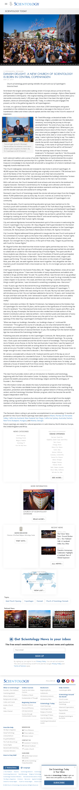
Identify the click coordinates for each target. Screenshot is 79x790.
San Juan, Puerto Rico (57, 437)
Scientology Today (47, 703)
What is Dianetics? (9, 696)
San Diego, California (44, 418)
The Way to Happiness (9, 779)
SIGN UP (39, 656)
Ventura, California (57, 452)
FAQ (4, 708)
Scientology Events (21, 438)
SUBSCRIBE (59, 782)
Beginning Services (29, 702)
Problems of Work (27, 695)
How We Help (8, 727)
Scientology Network (27, 771)
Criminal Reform (8, 736)
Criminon (20, 779)
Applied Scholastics (37, 779)
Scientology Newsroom (10, 774)
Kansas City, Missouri (57, 457)
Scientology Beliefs (9, 693)
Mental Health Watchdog (10, 748)
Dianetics (16, 771)
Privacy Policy (41, 661)
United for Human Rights (10, 781)
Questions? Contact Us (31, 743)
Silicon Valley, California (57, 470)
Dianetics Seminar (27, 705)
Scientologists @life (65, 690)
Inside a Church (8, 705)
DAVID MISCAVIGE (21, 533)
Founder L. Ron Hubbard (10, 690)
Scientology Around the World (66, 696)
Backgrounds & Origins (10, 699)
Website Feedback (30, 746)
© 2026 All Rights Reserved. (20, 785)
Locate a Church (29, 749)
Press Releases (29, 730)
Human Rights (7, 745)
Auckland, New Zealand (26, 418)
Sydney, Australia (59, 418)
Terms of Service (20, 666)
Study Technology (8, 733)
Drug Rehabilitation (9, 739)
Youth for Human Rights (25, 781)
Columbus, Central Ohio (57, 455)
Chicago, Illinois (57, 445)
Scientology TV (21, 443)
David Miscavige (23, 774)
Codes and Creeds (9, 702)
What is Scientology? (11, 688)
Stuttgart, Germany (57, 462)
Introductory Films (45, 699)
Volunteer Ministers (9, 751)
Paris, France (57, 442)
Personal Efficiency (28, 708)
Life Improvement (27, 711)
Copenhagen (28, 601)
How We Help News (21, 445)
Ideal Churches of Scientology (64, 703)
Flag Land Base (63, 710)
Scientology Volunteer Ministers (12, 776)
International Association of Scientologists (35, 776)
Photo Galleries (29, 733)
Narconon (27, 779)
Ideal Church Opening (13, 601)
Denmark (40, 601)
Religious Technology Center (37, 774)
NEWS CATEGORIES (21, 431)
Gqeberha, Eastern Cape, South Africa (57, 440)
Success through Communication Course (29, 715)
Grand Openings (21, 435)
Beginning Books (45, 690)
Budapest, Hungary (19, 420)
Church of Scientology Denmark (57, 601)
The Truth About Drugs (10, 742)
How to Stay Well (9, 755)
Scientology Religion (40, 771)
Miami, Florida (55, 416)
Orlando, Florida (57, 465)
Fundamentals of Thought (30, 698)
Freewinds (62, 713)
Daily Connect (64, 688)
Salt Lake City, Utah (57, 472)
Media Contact (28, 736)
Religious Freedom (21, 440)
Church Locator (63, 699)
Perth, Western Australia (57, 467)
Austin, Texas (57, 450)
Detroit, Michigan (57, 460)
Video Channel (7, 711)
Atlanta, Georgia (37, 420)
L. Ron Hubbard (7, 771)
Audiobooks (44, 693)
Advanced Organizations (66, 707)
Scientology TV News (46, 715)
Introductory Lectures (47, 696)
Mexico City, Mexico (57, 447)
